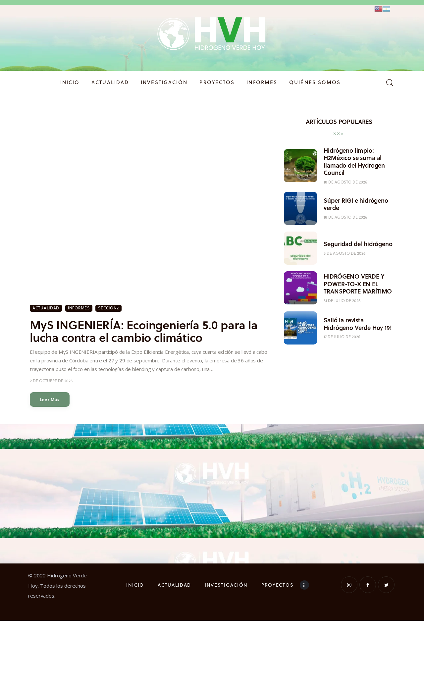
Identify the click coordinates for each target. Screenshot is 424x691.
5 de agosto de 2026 (344, 253)
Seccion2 (108, 308)
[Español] (386, 8)
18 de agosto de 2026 (345, 182)
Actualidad (45, 308)
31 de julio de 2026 (342, 300)
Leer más (50, 399)
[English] (378, 8)
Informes (79, 308)
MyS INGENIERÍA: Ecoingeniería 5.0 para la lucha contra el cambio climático (144, 331)
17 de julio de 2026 (342, 336)
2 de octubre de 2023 (51, 381)
